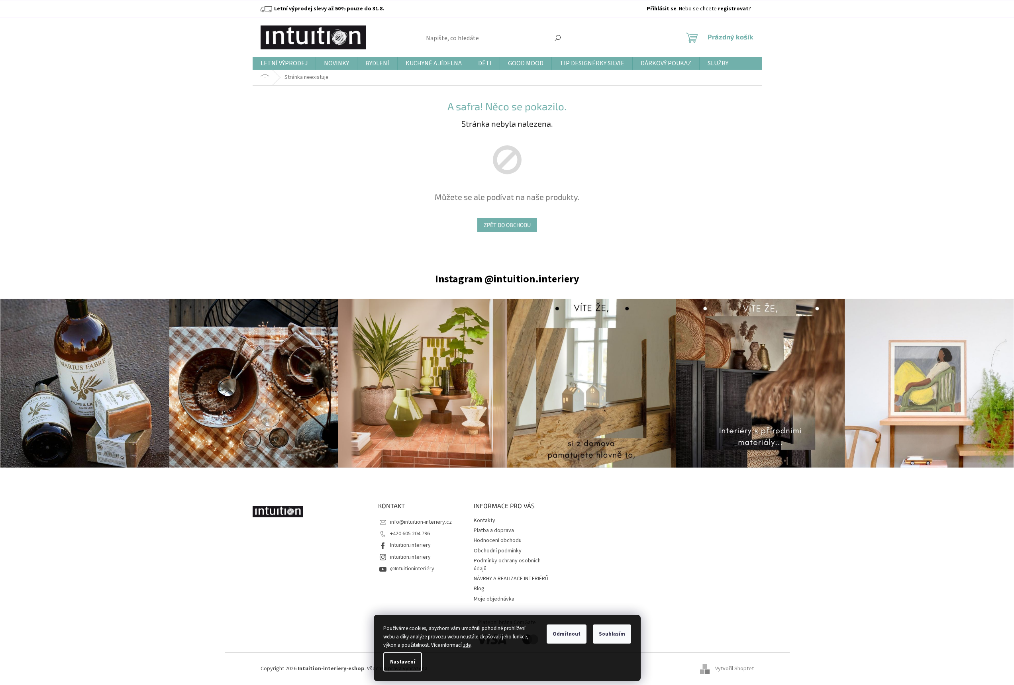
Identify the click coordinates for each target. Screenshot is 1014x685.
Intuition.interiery (410, 545)
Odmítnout (567, 634)
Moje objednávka (494, 599)
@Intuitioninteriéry (412, 569)
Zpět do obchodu (507, 224)
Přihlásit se (662, 9)
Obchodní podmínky (498, 551)
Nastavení (402, 661)
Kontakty (484, 521)
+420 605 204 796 (410, 534)
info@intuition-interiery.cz (421, 522)
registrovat (733, 9)
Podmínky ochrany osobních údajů (507, 564)
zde (467, 645)
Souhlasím (612, 634)
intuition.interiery (410, 557)
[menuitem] (284, 63)
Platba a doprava (494, 530)
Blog (479, 589)
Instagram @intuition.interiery (507, 279)
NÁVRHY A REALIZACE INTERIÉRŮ (511, 579)
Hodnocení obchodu (498, 540)
